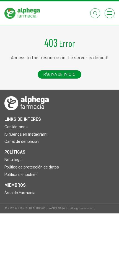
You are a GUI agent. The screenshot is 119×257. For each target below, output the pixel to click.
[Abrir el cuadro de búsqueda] (95, 13)
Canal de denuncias (22, 141)
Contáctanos (16, 127)
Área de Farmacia (19, 193)
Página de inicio (59, 74)
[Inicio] (22, 12)
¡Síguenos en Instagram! (25, 134)
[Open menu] (110, 13)
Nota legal (13, 159)
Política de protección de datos (31, 167)
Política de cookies (21, 174)
